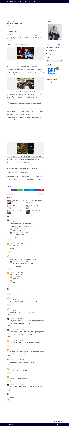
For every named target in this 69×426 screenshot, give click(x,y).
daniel (11, 349)
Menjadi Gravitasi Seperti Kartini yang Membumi (17, 206)
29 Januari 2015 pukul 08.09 (21, 280)
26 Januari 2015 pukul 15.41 (19, 256)
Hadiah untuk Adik (35, 205)
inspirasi (9, 186)
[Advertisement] (34, 11)
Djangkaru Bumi (13, 368)
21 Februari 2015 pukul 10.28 (17, 349)
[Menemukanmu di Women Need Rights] (28, 212)
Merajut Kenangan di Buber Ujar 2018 (19, 172)
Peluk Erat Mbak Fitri (16, 210)
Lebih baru (10, 193)
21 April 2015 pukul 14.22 (19, 359)
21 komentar (24, 25)
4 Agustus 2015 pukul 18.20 (20, 394)
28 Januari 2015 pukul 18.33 (20, 298)
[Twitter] (31, 190)
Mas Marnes (15, 276)
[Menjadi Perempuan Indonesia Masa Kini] (28, 202)
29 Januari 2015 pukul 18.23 (19, 340)
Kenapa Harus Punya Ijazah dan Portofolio (20, 109)
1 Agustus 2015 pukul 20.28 (21, 368)
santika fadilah (13, 394)
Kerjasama (35, 1)
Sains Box (12, 384)
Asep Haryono (15, 232)
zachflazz (15, 228)
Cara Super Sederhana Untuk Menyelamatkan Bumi (22, 139)
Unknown (12, 376)
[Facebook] (54, 421)
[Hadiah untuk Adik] (28, 207)
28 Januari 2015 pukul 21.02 (20, 318)
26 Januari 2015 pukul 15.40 (21, 228)
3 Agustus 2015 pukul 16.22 (19, 384)
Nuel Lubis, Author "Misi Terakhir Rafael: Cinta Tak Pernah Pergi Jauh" (24, 288)
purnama (11, 309)
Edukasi (29, 1)
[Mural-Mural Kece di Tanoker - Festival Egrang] (9, 202)
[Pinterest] (41, 190)
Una (10, 220)
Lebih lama (41, 193)
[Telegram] (26, 190)
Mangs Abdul (12, 359)
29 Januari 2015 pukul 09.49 (20, 329)
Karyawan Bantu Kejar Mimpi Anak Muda (20, 44)
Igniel (61, 424)
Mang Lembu (12, 318)
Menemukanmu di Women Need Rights (36, 211)
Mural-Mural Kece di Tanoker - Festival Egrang (18, 201)
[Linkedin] (36, 190)
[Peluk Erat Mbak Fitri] (9, 212)
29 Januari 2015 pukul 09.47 (23, 232)
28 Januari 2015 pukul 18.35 (22, 276)
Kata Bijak (12, 340)
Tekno (25, 1)
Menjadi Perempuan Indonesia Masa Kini (37, 201)
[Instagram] (59, 421)
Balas (9, 239)
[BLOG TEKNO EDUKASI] (11, 1)
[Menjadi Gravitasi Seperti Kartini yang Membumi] (9, 207)
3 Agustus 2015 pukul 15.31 (18, 376)
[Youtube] (61, 421)
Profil (20, 1)
